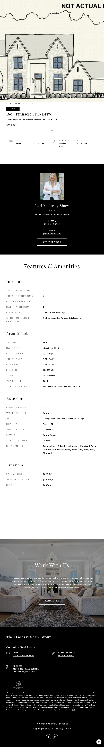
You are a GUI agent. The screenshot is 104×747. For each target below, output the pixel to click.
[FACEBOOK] (48, 736)
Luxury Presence (58, 723)
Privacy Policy (63, 728)
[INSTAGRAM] (55, 736)
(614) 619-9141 (52, 224)
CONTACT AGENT (52, 242)
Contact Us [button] (52, 601)
